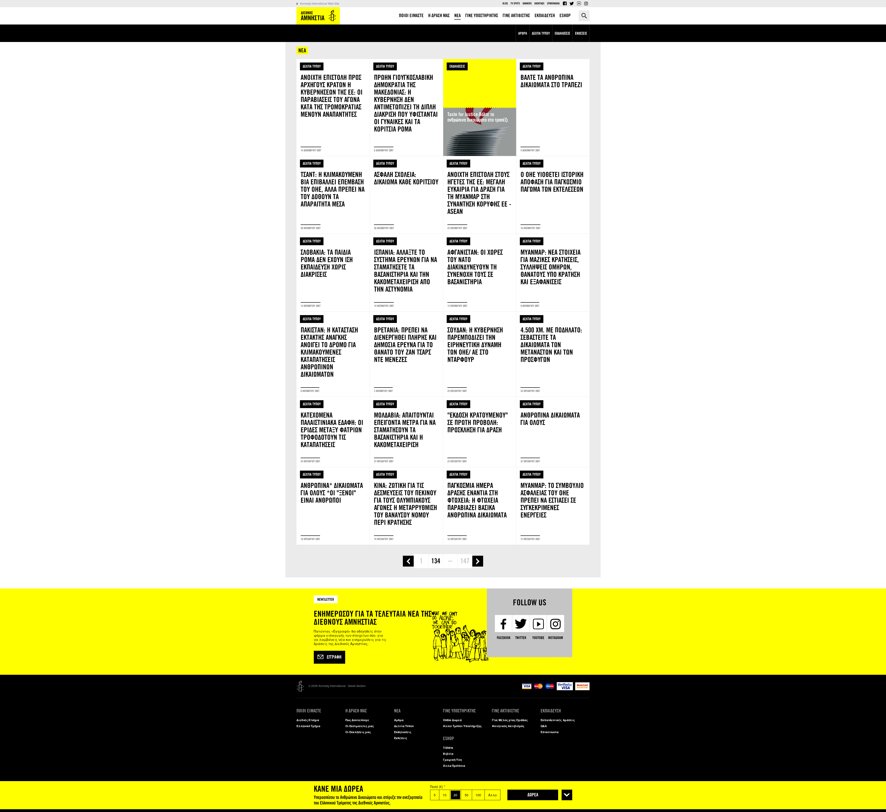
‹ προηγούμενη (408, 561)
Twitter (571, 3)
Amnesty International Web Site (319, 3)
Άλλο (492, 795)
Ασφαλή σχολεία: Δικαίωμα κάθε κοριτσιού (406, 195)
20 (455, 795)
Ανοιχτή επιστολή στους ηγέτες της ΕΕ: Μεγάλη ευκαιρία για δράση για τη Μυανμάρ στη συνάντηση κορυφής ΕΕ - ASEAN (479, 195)
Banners (527, 3)
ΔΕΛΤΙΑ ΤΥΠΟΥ (312, 66)
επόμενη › (477, 561)
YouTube (578, 3)
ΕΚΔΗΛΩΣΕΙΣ (457, 66)
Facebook (564, 3)
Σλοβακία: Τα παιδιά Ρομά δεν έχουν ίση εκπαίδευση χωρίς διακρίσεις (333, 272)
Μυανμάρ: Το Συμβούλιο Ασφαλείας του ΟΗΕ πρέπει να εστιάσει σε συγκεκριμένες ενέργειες (553, 506)
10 (444, 795)
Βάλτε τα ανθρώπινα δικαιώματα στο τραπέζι (553, 107)
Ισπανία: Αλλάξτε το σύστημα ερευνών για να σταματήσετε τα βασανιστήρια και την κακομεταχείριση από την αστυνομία (406, 272)
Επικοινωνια (553, 3)
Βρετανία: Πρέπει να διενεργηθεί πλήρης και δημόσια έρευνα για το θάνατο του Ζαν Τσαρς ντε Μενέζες (406, 354)
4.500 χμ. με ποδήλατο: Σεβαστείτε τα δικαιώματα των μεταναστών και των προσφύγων (553, 354)
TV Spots (515, 3)
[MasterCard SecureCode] (582, 689)
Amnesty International (318, 15)
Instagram (586, 3)
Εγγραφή (334, 657)
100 (478, 795)
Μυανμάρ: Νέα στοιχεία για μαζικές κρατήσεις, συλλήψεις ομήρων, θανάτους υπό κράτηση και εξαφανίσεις (553, 272)
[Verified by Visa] (565, 689)
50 (466, 795)
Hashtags (539, 3)
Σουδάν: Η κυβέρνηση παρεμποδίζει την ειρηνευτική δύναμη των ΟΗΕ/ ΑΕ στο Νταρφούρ (479, 354)
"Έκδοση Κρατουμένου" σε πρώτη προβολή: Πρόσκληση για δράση (479, 432)
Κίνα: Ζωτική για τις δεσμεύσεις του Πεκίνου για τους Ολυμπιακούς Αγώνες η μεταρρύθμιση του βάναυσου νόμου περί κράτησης (406, 506)
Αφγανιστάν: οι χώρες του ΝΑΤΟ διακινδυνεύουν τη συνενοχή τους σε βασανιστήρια (479, 272)
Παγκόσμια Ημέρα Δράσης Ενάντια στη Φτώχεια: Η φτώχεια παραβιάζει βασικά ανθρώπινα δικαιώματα (479, 506)
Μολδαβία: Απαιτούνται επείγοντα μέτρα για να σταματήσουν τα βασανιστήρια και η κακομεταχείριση (406, 432)
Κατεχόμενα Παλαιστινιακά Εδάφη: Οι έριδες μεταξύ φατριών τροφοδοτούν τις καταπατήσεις (333, 432)
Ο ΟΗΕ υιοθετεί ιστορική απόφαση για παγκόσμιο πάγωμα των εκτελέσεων (553, 195)
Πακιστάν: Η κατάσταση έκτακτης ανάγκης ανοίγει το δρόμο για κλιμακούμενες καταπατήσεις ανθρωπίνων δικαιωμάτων (333, 354)
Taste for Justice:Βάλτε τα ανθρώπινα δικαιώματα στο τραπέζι (479, 107)
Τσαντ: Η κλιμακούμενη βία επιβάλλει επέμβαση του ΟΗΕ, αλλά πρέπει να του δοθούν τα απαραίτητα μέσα (333, 195)
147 (464, 561)
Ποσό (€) (437, 787)
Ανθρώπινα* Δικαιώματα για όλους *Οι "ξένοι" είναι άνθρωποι (333, 506)
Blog (505, 3)
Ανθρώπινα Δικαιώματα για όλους (553, 432)
